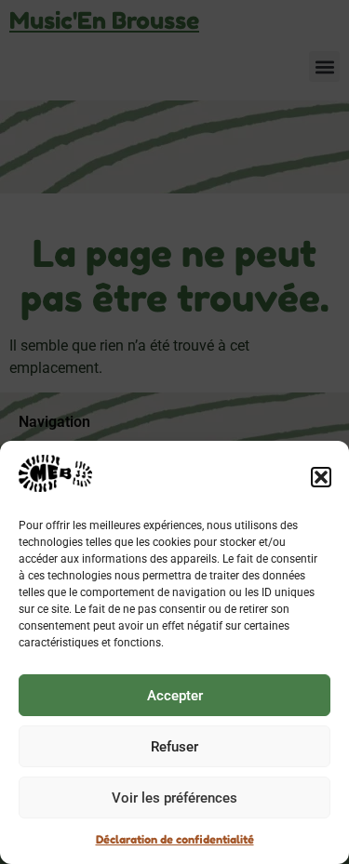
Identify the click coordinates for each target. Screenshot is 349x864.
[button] (321, 477)
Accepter (175, 695)
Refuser (174, 746)
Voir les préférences (174, 798)
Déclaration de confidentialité (175, 839)
